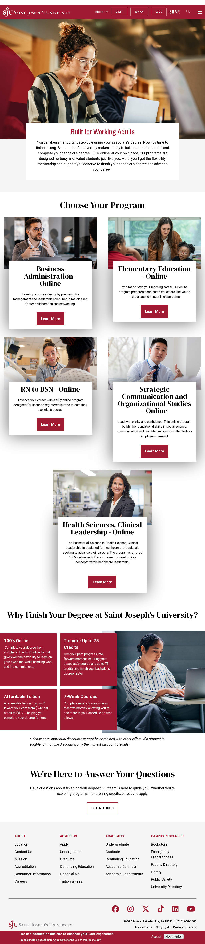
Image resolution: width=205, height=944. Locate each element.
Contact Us (23, 852)
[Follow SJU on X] (146, 909)
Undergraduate (71, 852)
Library (156, 872)
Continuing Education (77, 866)
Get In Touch (102, 808)
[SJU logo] (37, 12)
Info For (100, 11)
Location (21, 844)
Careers (21, 881)
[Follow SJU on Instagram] (130, 909)
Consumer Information (33, 874)
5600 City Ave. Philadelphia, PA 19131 (148, 921)
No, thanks (173, 936)
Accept (156, 937)
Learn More (50, 319)
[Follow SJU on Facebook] (115, 909)
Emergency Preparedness (162, 854)
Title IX (191, 927)
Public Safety (161, 879)
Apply (139, 11)
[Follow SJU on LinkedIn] (175, 909)
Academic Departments (124, 874)
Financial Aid (70, 874)
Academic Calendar (121, 866)
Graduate (67, 859)
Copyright (162, 927)
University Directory (166, 887)
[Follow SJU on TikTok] (160, 909)
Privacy (178, 927)
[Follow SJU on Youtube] (191, 909)
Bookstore (159, 844)
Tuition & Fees (71, 881)
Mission (21, 859)
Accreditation (25, 866)
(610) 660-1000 (186, 921)
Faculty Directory (164, 864)
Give (159, 11)
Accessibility (143, 927)
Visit (119, 11)
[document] (67, 937)
